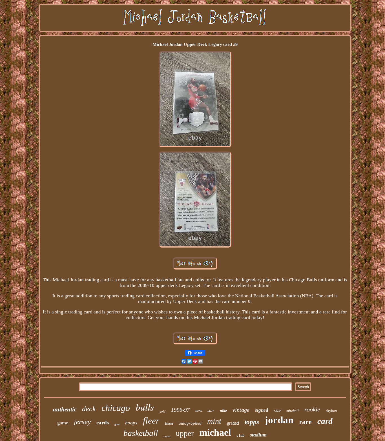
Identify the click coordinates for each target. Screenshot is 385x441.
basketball (140, 433)
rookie (312, 409)
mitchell (292, 411)
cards (102, 423)
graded (233, 423)
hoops (131, 423)
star (210, 410)
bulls (145, 407)
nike (223, 411)
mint (214, 421)
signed (261, 410)
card (325, 421)
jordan (279, 420)
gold (162, 411)
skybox (331, 411)
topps (252, 422)
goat (117, 424)
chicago (115, 408)
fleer (151, 421)
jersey (82, 422)
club (240, 436)
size (277, 410)
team (166, 436)
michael (215, 432)
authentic (64, 409)
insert (169, 424)
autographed (190, 423)
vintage (241, 410)
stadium (258, 435)
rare (305, 422)
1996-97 (180, 410)
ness (198, 411)
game (62, 423)
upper (185, 433)
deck (89, 409)
